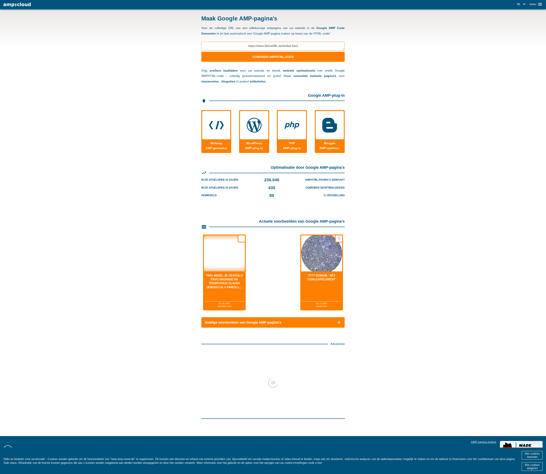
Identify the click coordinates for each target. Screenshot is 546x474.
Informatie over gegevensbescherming (349, 462)
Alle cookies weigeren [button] (532, 466)
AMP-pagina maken (484, 442)
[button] (522, 4)
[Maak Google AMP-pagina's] (17, 5)
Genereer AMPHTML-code (273, 57)
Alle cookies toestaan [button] (532, 455)
